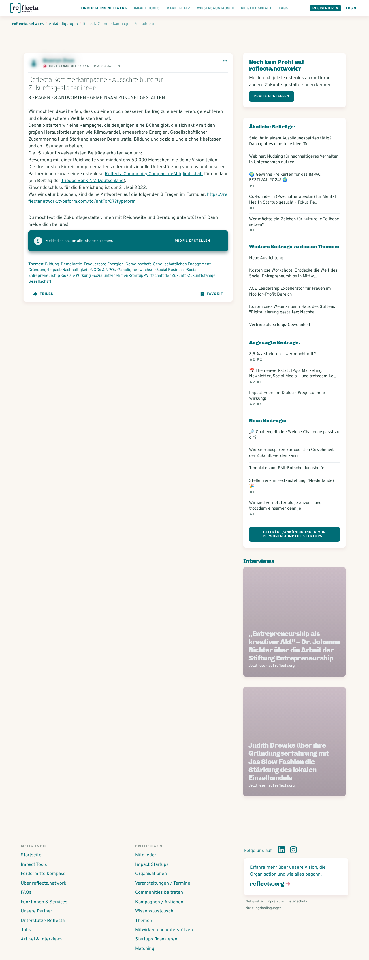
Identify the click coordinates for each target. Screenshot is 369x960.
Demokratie (71, 264)
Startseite (31, 855)
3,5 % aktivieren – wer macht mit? (282, 356)
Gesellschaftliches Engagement (182, 264)
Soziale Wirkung (76, 275)
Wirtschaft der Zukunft (165, 275)
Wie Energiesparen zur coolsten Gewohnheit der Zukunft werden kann (291, 452)
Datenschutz (297, 901)
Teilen (47, 294)
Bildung (52, 264)
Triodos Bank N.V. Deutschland (92, 181)
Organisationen (151, 874)
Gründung (37, 270)
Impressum (275, 901)
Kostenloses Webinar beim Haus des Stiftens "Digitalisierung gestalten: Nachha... (292, 309)
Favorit (215, 294)
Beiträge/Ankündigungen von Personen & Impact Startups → (294, 534)
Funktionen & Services (44, 902)
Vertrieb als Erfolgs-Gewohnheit (279, 325)
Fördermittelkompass (43, 874)
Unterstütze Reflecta (43, 921)
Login (351, 8)
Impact (54, 270)
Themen (143, 921)
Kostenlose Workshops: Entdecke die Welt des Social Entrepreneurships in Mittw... (293, 273)
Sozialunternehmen (110, 275)
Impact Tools (34, 865)
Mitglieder (145, 855)
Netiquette (254, 901)
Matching (144, 949)
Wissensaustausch (154, 911)
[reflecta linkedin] (281, 850)
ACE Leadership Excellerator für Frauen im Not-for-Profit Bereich (290, 291)
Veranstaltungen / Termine (162, 883)
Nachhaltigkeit (75, 270)
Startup (136, 275)
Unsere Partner (36, 911)
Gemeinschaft (138, 264)
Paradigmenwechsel (136, 270)
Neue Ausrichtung (266, 258)
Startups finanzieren (156, 939)
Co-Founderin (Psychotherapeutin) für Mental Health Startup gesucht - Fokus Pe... (292, 202)
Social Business (170, 270)
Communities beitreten (159, 892)
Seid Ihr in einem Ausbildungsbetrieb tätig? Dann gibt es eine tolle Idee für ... (290, 141)
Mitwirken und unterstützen (164, 930)
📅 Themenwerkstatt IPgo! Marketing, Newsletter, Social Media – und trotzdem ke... (292, 376)
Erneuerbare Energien (104, 264)
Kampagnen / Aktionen (159, 902)
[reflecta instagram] (293, 850)
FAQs (26, 892)
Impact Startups (152, 865)
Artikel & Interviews (41, 939)
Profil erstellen (192, 241)
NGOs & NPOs (103, 270)
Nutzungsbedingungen (264, 908)
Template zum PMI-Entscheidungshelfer (287, 468)
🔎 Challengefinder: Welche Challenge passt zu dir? (294, 434)
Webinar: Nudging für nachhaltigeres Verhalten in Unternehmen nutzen (293, 159)
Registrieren (325, 8)
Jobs (26, 930)
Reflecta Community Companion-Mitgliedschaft (154, 174)
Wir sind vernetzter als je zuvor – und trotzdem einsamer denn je (285, 508)
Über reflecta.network (43, 883)
